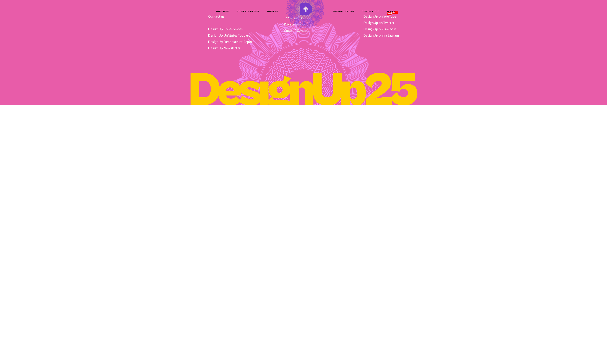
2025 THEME (222, 11)
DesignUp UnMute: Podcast (229, 36)
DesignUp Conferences (225, 29)
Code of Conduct (297, 31)
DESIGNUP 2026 (370, 11)
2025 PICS (272, 11)
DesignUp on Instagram (381, 36)
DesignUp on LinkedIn (379, 29)
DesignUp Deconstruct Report (231, 42)
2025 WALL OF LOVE (343, 11)
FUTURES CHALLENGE (248, 11)
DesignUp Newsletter (224, 48)
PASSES (391, 11)
